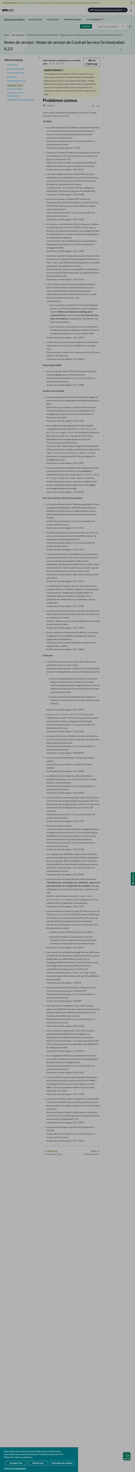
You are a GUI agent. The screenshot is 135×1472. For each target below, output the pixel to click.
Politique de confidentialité (15, 1468)
